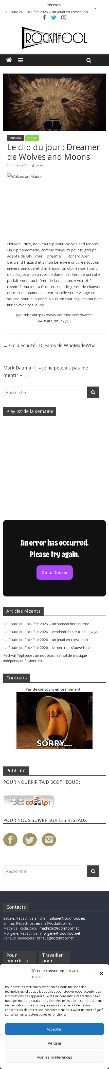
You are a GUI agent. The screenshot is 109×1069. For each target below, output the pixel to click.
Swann (40, 165)
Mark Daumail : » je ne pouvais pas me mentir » (45, 371)
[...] (77, 938)
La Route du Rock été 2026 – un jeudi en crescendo (45, 639)
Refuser (55, 1043)
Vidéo (32, 138)
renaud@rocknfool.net (55, 938)
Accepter (54, 1029)
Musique (16, 138)
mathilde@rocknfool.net (59, 928)
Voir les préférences (54, 1057)
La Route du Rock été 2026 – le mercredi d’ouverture (46, 647)
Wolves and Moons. (82, 243)
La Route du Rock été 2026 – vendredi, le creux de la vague (51, 10)
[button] (101, 973)
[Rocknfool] (54, 38)
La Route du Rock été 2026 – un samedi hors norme (46, 623)
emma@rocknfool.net (54, 923)
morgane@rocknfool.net (60, 933)
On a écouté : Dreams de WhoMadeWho (49, 345)
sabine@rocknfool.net (67, 918)
